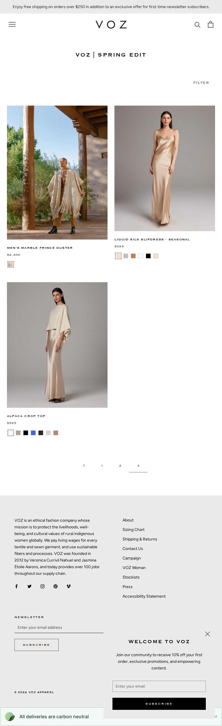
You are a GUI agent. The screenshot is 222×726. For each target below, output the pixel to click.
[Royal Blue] (33, 433)
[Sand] (10, 264)
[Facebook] (16, 586)
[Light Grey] (48, 433)
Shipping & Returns (140, 539)
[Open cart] (210, 24)
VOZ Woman (134, 567)
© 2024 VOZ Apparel (34, 692)
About (128, 520)
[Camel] (55, 433)
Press (128, 586)
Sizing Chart (134, 529)
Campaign (132, 558)
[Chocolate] (40, 433)
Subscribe (159, 704)
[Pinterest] (55, 586)
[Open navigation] (12, 24)
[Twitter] (29, 586)
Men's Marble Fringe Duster (40, 248)
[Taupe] (18, 433)
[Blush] (118, 256)
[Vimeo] (68, 586)
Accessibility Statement (144, 596)
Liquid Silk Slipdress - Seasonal (152, 239)
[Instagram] (42, 586)
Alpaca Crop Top (26, 416)
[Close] (207, 634)
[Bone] (155, 256)
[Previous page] (84, 465)
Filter (201, 83)
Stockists (131, 577)
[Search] (198, 24)
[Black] (148, 256)
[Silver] (125, 256)
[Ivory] (140, 256)
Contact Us (133, 548)
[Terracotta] (133, 256)
